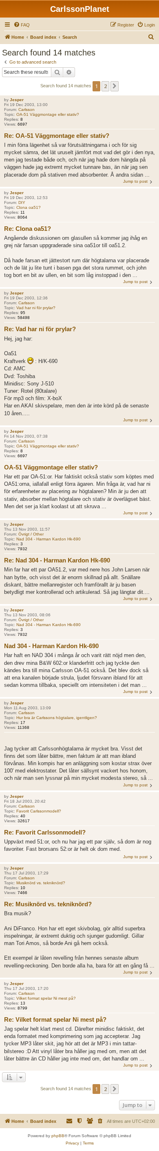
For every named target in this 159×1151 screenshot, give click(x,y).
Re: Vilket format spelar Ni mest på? (55, 1019)
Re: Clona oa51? (27, 228)
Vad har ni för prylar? (35, 307)
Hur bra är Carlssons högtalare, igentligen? (56, 717)
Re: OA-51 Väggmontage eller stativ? (56, 135)
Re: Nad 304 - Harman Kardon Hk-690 (57, 560)
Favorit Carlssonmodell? (38, 811)
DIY (21, 202)
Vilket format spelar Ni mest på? (46, 998)
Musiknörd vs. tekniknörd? (40, 883)
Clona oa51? (28, 207)
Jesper (17, 99)
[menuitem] (21, 25)
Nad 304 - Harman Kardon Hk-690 (48, 539)
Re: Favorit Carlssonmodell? (45, 832)
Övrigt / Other (31, 534)
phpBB (57, 1135)
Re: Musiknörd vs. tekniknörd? (48, 904)
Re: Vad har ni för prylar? (40, 328)
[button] (114, 86)
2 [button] (105, 86)
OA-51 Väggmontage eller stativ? (47, 114)
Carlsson (26, 109)
